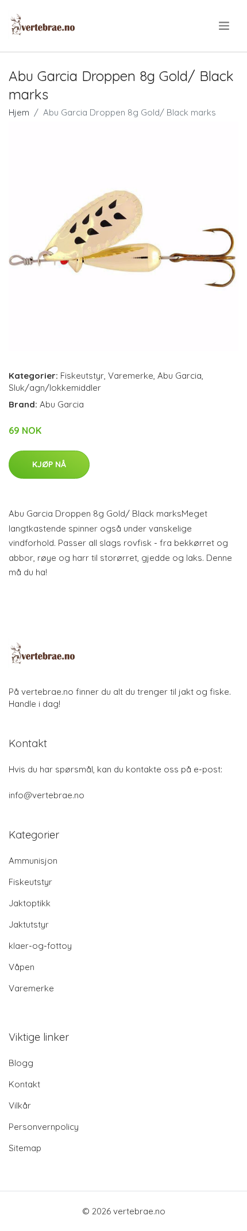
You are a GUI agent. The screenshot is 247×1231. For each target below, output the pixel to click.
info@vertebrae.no (46, 795)
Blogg (21, 1062)
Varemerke (130, 375)
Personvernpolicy (44, 1126)
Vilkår (20, 1105)
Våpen (21, 966)
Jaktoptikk (30, 903)
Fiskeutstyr (82, 375)
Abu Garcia (179, 375)
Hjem (19, 112)
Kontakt (24, 1084)
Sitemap (25, 1147)
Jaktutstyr (29, 924)
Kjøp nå (49, 464)
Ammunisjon (33, 860)
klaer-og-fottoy (40, 945)
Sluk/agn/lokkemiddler (55, 387)
